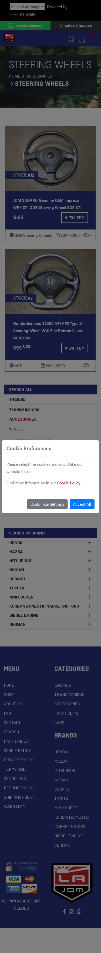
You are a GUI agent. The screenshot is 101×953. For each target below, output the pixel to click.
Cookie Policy (68, 483)
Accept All (82, 504)
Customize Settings (47, 504)
